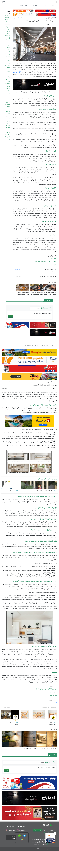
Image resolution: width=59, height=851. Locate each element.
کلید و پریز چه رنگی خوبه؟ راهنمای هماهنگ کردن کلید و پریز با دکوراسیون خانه (7, 33)
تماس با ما (44, 830)
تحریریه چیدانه (48, 270)
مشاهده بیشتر (18, 277)
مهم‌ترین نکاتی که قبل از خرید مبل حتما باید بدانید (7, 136)
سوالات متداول (49, 833)
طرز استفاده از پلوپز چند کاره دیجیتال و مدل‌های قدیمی (7, 19)
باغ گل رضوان (52, 265)
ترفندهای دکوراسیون (50, 18)
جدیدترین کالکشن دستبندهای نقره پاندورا (45, 262)
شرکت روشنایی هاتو (24, 245)
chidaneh (22, 830)
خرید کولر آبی (52, 258)
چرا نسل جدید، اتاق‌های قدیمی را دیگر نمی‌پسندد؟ (7, 78)
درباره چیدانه (50, 830)
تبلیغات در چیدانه (37, 830)
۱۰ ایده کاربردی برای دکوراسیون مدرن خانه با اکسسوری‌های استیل (7, 91)
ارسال (10, 316)
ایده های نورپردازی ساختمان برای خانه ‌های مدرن (8, 115)
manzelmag (11, 830)
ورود (42, 833)
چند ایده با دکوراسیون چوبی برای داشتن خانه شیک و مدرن (7, 103)
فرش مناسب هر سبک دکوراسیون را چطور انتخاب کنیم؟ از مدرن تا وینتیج (7, 65)
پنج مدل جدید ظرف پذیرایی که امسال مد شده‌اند (8, 125)
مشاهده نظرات (16, 18)
